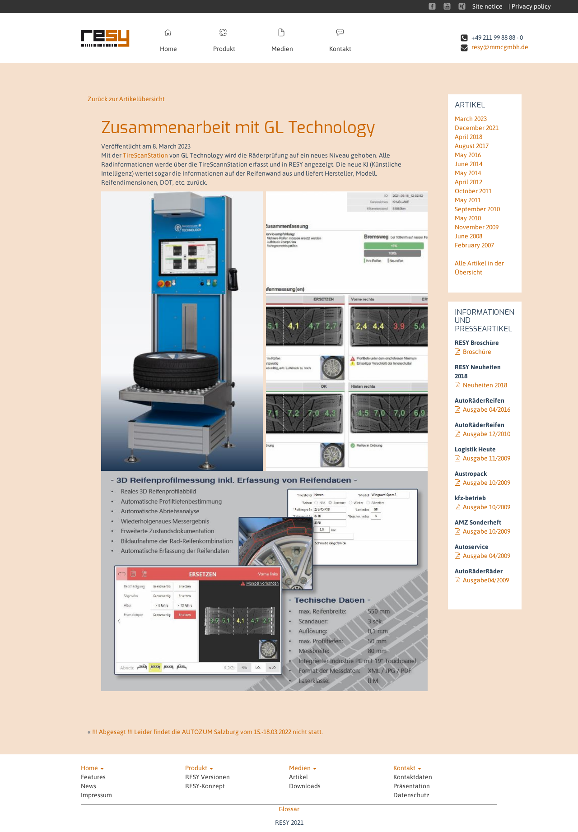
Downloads (305, 786)
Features (93, 777)
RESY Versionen (207, 777)
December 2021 (477, 127)
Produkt (224, 48)
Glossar (289, 809)
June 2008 (468, 236)
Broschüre (477, 351)
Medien (282, 48)
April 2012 (468, 182)
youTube (447, 6)
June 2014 (468, 163)
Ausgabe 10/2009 (486, 482)
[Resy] (111, 38)
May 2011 (468, 200)
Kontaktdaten (412, 777)
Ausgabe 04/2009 (486, 555)
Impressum (96, 795)
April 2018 (468, 136)
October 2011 (473, 191)
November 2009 (477, 227)
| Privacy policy (529, 6)
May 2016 (468, 154)
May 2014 (468, 173)
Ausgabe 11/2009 (486, 458)
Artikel (298, 777)
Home (168, 48)
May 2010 (468, 218)
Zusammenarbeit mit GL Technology (238, 128)
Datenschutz (411, 795)
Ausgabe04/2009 (486, 580)
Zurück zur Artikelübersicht (126, 98)
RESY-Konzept (205, 786)
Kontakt (340, 48)
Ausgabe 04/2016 (486, 409)
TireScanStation (145, 155)
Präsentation (411, 786)
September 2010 (477, 209)
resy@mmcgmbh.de (499, 47)
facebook (432, 6)
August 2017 (472, 145)
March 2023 (471, 118)
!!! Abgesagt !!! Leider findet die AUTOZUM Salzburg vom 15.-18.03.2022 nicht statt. (207, 731)
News (88, 786)
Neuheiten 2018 (485, 385)
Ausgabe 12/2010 (486, 433)
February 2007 (474, 245)
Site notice (487, 6)
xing (461, 6)
